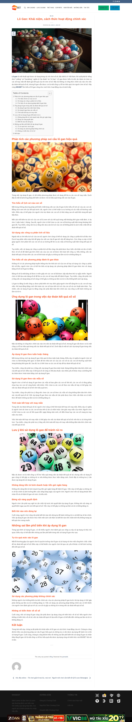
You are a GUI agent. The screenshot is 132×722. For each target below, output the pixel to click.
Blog (52, 16)
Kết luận (17, 133)
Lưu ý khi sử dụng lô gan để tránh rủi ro (27, 115)
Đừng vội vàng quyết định (25, 119)
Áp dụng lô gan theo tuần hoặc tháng (29, 108)
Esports (58, 7)
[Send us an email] (119, 1)
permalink (65, 657)
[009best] (16, 7)
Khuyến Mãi (68, 7)
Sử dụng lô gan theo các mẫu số (27, 110)
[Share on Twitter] (48, 649)
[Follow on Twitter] (117, 1)
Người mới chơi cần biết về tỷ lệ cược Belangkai (70, 678)
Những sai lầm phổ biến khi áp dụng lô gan (29, 124)
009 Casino (31, 7)
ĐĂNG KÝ (103, 8)
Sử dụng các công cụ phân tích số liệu (29, 101)
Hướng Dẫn (78, 7)
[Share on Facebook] (44, 649)
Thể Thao (50, 7)
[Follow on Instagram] (115, 1)
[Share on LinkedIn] (59, 649)
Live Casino (41, 7)
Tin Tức (86, 7)
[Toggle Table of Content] (48, 93)
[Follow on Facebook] (113, 1)
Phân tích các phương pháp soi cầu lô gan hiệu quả (31, 96)
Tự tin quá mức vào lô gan (26, 126)
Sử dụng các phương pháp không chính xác (31, 129)
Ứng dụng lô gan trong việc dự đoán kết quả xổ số (31, 105)
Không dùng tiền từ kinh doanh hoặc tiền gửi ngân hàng (34, 117)
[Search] (25, 8)
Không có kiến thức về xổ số (26, 131)
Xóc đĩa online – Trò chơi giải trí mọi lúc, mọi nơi (33, 678)
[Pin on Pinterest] (56, 649)
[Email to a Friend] (52, 649)
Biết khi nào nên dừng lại (25, 122)
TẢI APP (115, 8)
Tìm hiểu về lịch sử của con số (27, 99)
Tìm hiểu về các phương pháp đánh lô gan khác (32, 103)
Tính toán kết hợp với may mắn (27, 112)
